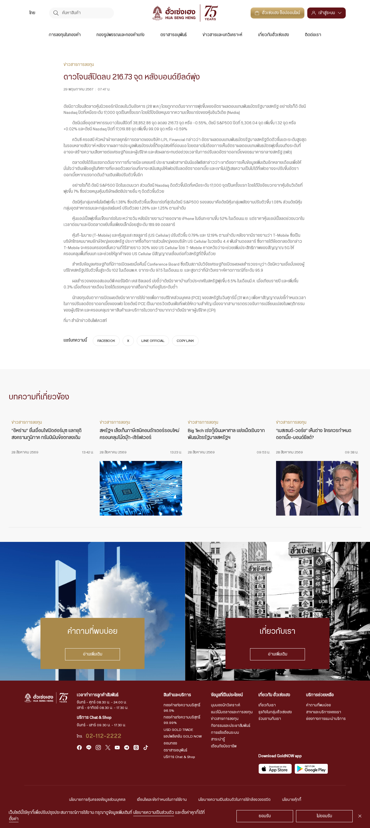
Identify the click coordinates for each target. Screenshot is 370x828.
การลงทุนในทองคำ (65, 35)
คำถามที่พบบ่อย (318, 705)
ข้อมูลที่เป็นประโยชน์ (227, 695)
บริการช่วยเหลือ (320, 695)
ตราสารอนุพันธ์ (173, 35)
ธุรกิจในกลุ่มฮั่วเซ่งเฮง (275, 712)
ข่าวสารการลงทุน (224, 718)
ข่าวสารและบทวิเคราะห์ (222, 35)
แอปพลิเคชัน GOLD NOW (183, 736)
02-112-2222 (104, 736)
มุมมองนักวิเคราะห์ (225, 705)
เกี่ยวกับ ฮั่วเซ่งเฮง (274, 695)
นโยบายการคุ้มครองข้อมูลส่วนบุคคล (97, 799)
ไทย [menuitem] (32, 13)
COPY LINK (185, 340)
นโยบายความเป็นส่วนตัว (153, 813)
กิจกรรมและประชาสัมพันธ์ (230, 725)
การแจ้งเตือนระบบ (225, 732)
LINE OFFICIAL (152, 340)
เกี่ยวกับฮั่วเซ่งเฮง (273, 35)
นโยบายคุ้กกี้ (291, 799)
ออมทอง (170, 743)
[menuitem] (32, 13)
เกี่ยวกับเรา (267, 705)
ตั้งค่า (13, 819)
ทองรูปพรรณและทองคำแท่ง (121, 35)
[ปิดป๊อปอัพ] (359, 816)
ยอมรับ (265, 816)
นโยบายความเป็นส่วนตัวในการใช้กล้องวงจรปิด (234, 799)
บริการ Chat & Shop (179, 757)
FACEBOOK (106, 340)
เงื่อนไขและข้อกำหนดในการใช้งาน (162, 799)
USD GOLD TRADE (178, 729)
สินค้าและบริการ (177, 695)
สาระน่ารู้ (218, 739)
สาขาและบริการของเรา (323, 712)
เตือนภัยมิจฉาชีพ (223, 746)
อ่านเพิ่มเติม (92, 654)
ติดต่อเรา (313, 35)
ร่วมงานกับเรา (269, 718)
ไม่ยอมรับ (324, 816)
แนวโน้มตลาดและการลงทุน (232, 712)
